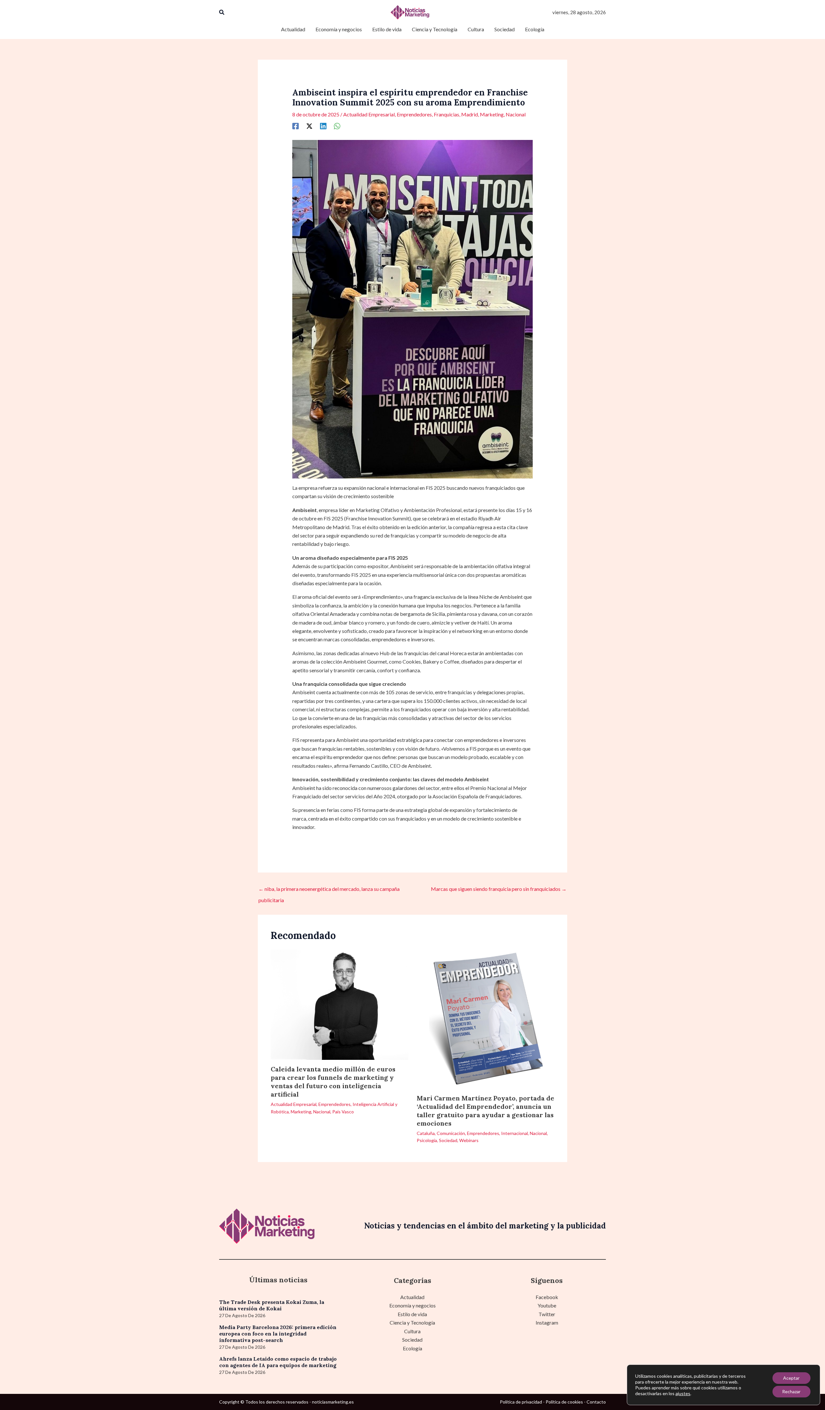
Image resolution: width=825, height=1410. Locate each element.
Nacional (516, 114)
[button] (222, 12)
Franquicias (446, 114)
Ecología (412, 1348)
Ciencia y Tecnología (412, 1322)
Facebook (547, 1297)
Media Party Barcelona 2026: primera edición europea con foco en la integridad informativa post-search (277, 1333)
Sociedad (448, 1140)
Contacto (596, 1402)
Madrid (469, 114)
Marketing (492, 114)
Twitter (547, 1314)
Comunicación (451, 1133)
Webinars (469, 1140)
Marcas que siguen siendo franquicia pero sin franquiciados (499, 889)
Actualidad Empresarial (369, 114)
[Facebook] (295, 125)
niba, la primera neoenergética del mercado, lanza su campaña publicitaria (329, 890)
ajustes (682, 1393)
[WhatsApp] (337, 125)
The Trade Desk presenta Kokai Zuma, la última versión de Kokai (271, 1305)
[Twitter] (309, 125)
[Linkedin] (323, 125)
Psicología (427, 1140)
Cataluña (426, 1133)
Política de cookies (564, 1402)
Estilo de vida (412, 1314)
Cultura (412, 1331)
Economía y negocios (412, 1305)
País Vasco (343, 1111)
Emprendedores (414, 114)
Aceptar (791, 1378)
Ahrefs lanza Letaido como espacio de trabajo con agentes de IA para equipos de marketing (278, 1362)
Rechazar (791, 1391)
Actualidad (412, 1297)
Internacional (514, 1133)
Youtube (547, 1305)
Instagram (547, 1322)
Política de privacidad (521, 1402)
